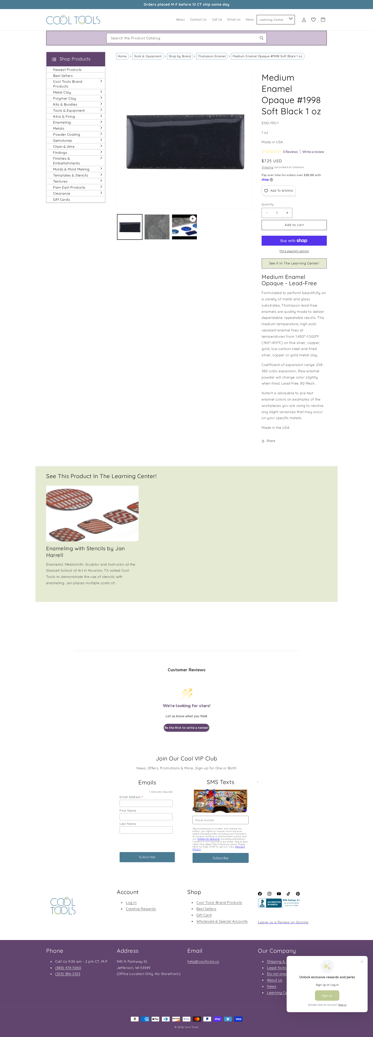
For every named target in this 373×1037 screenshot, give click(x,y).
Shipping (267, 167)
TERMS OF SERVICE (208, 839)
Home (122, 56)
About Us (275, 980)
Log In (131, 902)
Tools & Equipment (148, 56)
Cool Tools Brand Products (219, 902)
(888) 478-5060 (68, 967)
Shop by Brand (180, 56)
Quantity (267, 204)
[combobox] (186, 38)
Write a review (313, 152)
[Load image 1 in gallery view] (129, 227)
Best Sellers (206, 909)
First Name (128, 811)
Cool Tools (191, 1027)
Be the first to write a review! (186, 728)
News (271, 986)
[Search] (261, 38)
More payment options (294, 251)
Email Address (131, 797)
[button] (290, 17)
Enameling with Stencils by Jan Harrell (85, 551)
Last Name (128, 824)
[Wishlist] (313, 19)
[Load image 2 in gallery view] (157, 227)
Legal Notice (278, 967)
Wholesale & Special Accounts (222, 921)
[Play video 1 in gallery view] (184, 227)
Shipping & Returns (283, 961)
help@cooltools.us (203, 961)
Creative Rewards (141, 909)
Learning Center (280, 992)
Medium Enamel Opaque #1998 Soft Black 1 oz (267, 56)
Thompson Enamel (212, 56)
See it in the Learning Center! (294, 263)
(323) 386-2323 (67, 974)
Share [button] (271, 441)
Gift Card (204, 915)
